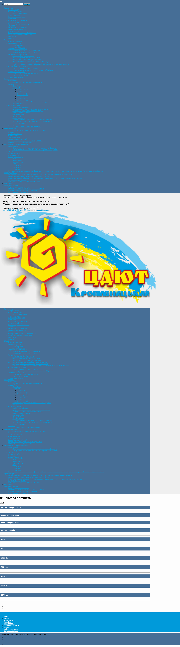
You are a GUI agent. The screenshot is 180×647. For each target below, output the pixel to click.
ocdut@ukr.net (43, 210)
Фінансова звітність (15, 22)
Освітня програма (15, 42)
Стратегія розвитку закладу (18, 20)
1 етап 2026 (16, 166)
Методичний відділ (19, 13)
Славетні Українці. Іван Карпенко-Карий (27, 111)
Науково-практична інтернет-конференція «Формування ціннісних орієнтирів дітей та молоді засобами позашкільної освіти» (56, 171)
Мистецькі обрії (18, 114)
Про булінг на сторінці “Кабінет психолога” (24, 181)
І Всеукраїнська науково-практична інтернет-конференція (34, 148)
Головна (7, 617)
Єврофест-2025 (22, 91)
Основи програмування (17, 77)
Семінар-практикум (15, 157)
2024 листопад (17, 162)
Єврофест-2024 (22, 93)
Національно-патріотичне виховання (22, 190)
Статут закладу (14, 15)
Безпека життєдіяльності (18, 192)
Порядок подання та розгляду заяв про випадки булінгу (29, 176)
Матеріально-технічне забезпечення (22, 33)
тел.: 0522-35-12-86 (11, 210)
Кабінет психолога (11, 629)
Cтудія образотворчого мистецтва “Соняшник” (30, 63)
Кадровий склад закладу (17, 29)
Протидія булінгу (10, 173)
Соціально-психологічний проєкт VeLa (27, 82)
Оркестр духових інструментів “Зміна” (26, 57)
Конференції (13, 146)
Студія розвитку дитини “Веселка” (25, 68)
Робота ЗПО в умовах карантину (20, 143)
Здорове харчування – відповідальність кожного (31, 109)
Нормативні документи (17, 180)
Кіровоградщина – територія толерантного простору (32, 119)
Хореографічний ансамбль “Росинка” (26, 50)
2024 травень (17, 160)
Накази (11, 132)
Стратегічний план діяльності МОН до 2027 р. (25, 141)
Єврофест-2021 (22, 98)
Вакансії (11, 38)
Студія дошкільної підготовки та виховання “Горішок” (32, 70)
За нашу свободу (18, 118)
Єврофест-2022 (22, 96)
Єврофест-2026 (22, 89)
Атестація (8, 183)
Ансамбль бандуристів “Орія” (23, 56)
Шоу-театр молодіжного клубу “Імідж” (26, 73)
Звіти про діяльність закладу (19, 24)
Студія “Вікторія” (18, 47)
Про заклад (8, 8)
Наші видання (13, 155)
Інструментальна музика (17, 54)
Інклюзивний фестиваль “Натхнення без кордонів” (31, 102)
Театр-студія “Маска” (20, 75)
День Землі (16, 86)
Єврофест (16, 88)
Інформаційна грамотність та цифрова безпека (26, 189)
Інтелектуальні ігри (19, 123)
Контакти (12, 36)
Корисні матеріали (11, 185)
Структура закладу (15, 11)
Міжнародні (12, 81)
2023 (14, 158)
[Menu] (1, 1)
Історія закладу (14, 10)
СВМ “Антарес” (18, 45)
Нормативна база (10, 128)
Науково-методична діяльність (16, 144)
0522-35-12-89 (25, 210)
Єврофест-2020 (22, 100)
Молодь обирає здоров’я (21, 112)
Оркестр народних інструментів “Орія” (27, 59)
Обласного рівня (14, 105)
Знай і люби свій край (20, 107)
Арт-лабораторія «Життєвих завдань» (26, 127)
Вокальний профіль (15, 43)
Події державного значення (18, 187)
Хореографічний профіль (17, 49)
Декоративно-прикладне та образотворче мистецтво (28, 61)
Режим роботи (13, 31)
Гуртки (6, 40)
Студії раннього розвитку (18, 66)
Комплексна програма (16, 17)
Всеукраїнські (13, 84)
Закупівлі (11, 26)
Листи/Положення (15, 134)
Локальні (11, 125)
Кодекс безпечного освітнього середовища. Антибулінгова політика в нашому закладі (41, 174)
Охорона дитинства (15, 135)
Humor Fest (16, 116)
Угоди (10, 151)
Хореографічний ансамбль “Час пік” (25, 52)
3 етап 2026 (16, 169)
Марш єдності (17, 104)
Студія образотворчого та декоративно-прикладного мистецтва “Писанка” (40, 65)
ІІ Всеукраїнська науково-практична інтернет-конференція (35, 150)
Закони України (14, 137)
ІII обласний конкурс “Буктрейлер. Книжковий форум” (32, 121)
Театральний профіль (16, 72)
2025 (14, 164)
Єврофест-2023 (22, 95)
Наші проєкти (9, 79)
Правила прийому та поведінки (20, 34)
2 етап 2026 (16, 167)
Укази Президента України (18, 139)
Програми (12, 18)
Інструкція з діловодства (17, 27)
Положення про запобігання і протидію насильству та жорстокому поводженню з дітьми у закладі (45, 178)
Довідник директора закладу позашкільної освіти (27, 130)
